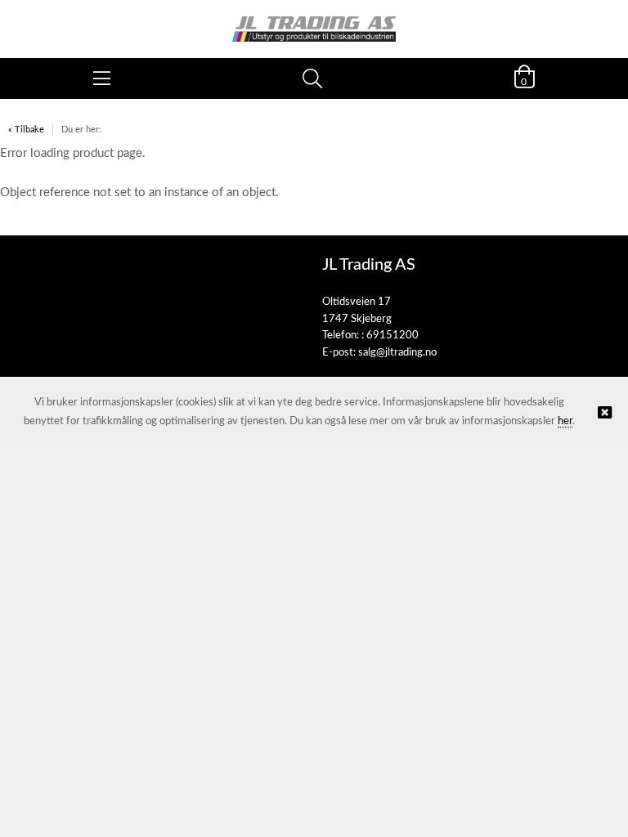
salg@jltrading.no (397, 352)
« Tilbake (26, 129)
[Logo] (314, 21)
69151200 (392, 335)
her (565, 421)
